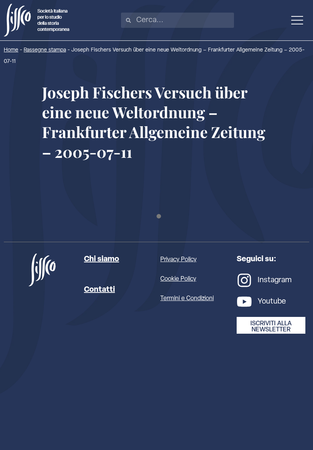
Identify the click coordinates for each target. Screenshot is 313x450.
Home (11, 50)
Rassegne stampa (45, 50)
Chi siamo (101, 259)
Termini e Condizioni (187, 299)
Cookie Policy (178, 279)
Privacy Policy (178, 260)
